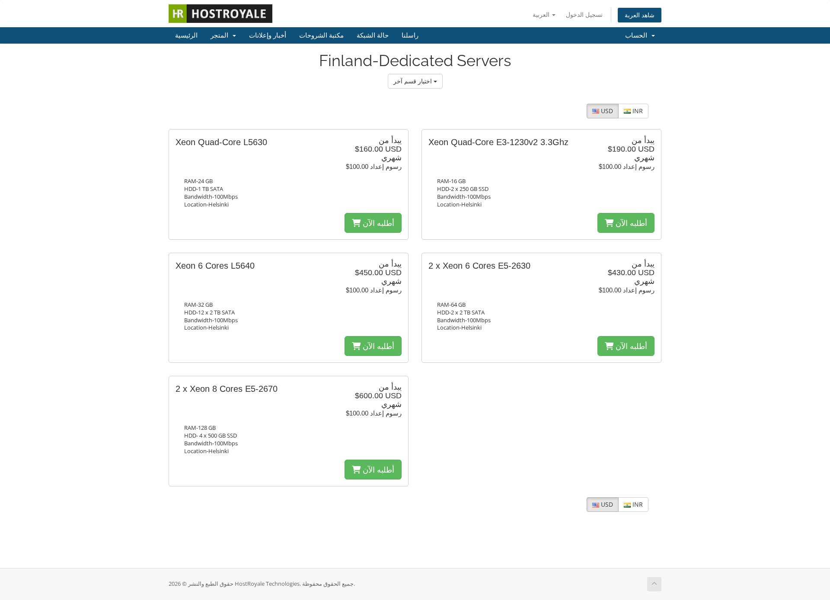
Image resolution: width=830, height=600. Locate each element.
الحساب (638, 35)
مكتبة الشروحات (321, 35)
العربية (542, 14)
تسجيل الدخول (584, 14)
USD (606, 111)
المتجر (221, 35)
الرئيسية (186, 35)
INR (637, 111)
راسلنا (410, 35)
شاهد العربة (639, 15)
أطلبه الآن (377, 223)
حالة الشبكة (373, 35)
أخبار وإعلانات (267, 35)
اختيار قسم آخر (413, 81)
